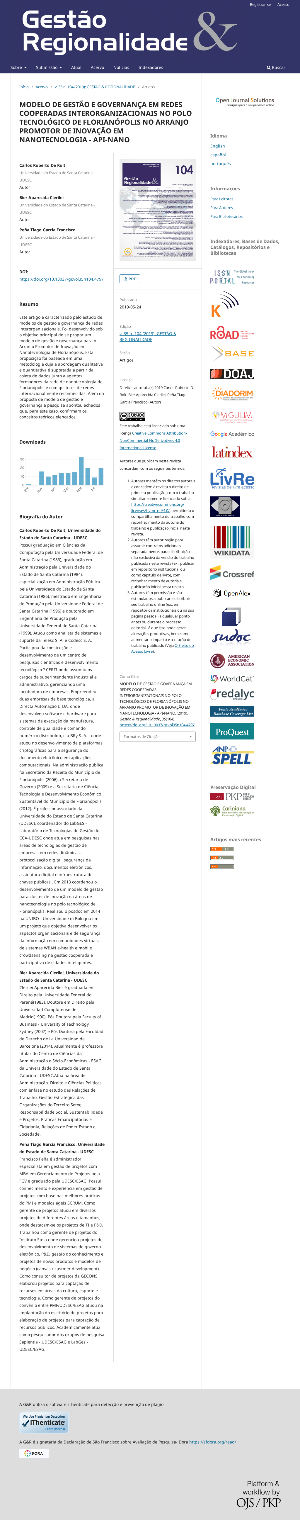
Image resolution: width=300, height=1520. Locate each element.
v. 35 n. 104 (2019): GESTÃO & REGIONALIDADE (95, 86)
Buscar (278, 67)
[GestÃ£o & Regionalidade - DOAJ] (232, 377)
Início (24, 86)
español (218, 154)
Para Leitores (221, 198)
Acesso (283, 4)
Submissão (47, 67)
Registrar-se (260, 4)
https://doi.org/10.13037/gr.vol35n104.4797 (61, 279)
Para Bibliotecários (226, 216)
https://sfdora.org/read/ (212, 1442)
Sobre (17, 67)
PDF (132, 278)
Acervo (97, 67)
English (217, 146)
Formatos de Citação (142, 736)
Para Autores (221, 207)
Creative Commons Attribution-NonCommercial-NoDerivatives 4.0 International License (153, 440)
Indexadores (151, 67)
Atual (76, 67)
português (220, 163)
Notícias (121, 67)
